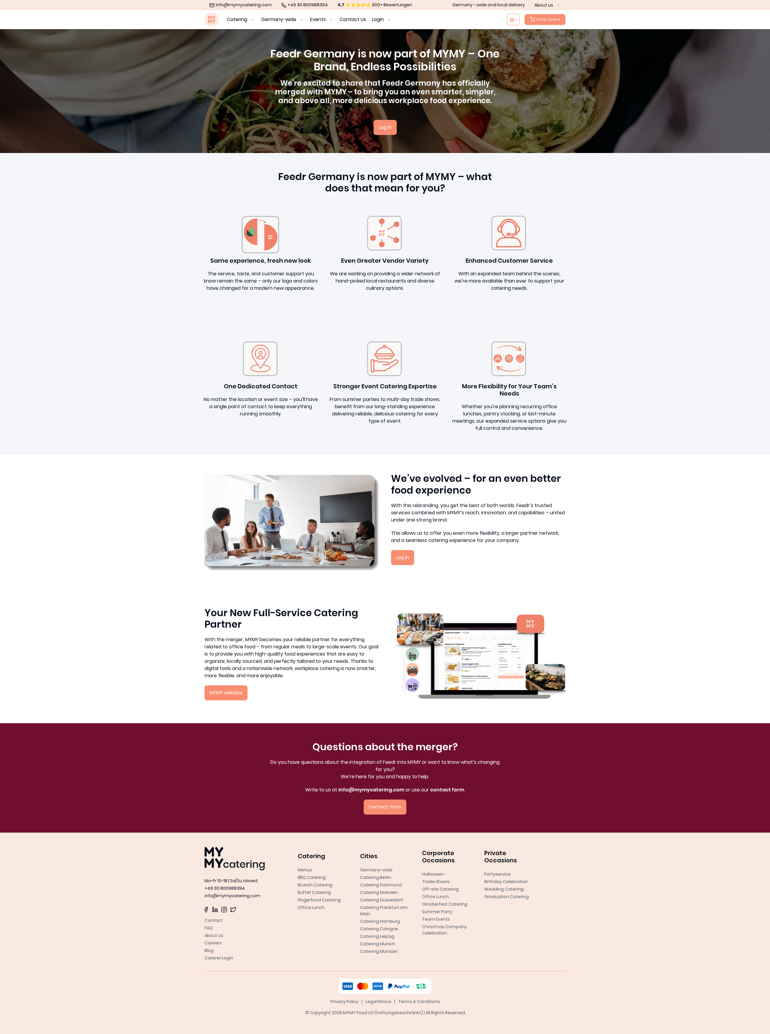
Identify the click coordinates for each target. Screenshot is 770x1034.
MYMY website (226, 692)
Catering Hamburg (380, 921)
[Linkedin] (215, 909)
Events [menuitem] (318, 19)
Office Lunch (311, 907)
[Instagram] (224, 909)
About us (214, 935)
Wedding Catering (504, 889)
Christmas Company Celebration (444, 930)
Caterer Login (219, 958)
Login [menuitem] (378, 19)
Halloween (433, 874)
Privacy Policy (344, 1002)
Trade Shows (436, 882)
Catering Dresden (379, 892)
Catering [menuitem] (237, 19)
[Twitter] (233, 909)
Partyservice (497, 874)
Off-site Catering (440, 889)
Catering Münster (378, 951)
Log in (402, 557)
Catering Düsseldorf (381, 900)
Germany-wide (376, 870)
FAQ (209, 928)
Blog (209, 950)
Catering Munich (377, 944)
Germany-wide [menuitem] (279, 19)
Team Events (436, 919)
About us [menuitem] (544, 5)
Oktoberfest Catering (444, 904)
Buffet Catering (314, 892)
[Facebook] (206, 909)
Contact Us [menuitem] (353, 19)
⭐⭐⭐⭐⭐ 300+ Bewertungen (374, 5)
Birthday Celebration (506, 882)
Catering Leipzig (377, 936)
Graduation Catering (506, 897)
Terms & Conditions (419, 1002)
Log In (385, 127)
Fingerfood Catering (319, 900)
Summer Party (437, 912)
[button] (323, 854)
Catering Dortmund (381, 885)
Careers (213, 943)
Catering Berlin (375, 877)
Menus (305, 870)
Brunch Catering (315, 885)
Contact (214, 920)
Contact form (385, 806)
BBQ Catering (312, 877)
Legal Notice (378, 1002)
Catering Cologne (379, 929)
